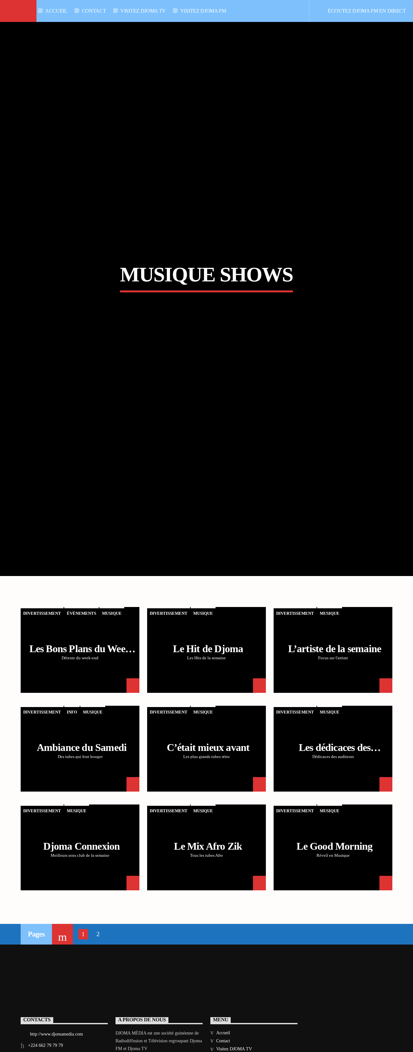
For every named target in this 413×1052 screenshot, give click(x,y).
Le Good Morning (334, 885)
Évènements (81, 652)
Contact (94, 11)
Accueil (56, 11)
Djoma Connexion (81, 885)
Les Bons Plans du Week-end (81, 693)
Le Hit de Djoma (208, 687)
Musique (112, 652)
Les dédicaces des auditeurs (334, 792)
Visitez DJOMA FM (203, 11)
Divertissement (42, 652)
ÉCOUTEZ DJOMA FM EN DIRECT (366, 11)
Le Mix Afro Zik (208, 885)
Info (72, 751)
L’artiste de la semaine (334, 687)
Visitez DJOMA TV (143, 11)
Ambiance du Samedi (82, 786)
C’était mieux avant (208, 786)
